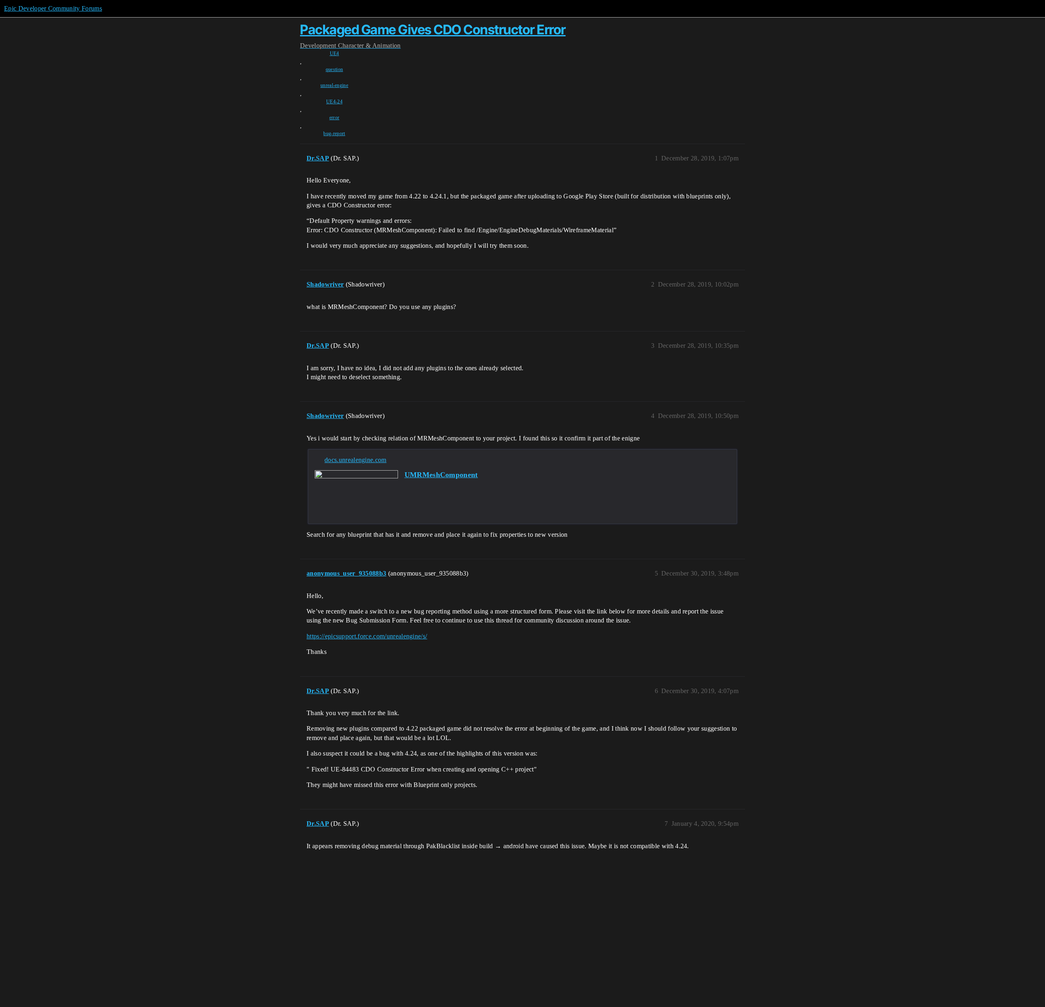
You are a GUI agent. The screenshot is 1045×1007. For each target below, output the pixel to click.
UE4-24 (334, 101)
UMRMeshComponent (441, 475)
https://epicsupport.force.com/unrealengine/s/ (367, 636)
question (334, 69)
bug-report (334, 133)
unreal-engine (334, 85)
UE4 (334, 53)
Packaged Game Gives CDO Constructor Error (433, 30)
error (334, 117)
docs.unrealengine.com (356, 459)
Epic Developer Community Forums (53, 8)
